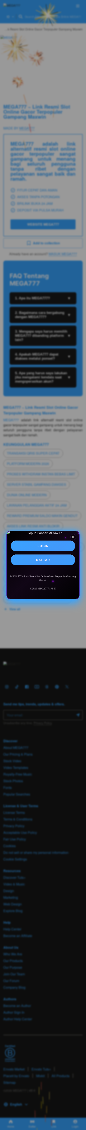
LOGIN (43, 546)
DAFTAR (43, 560)
